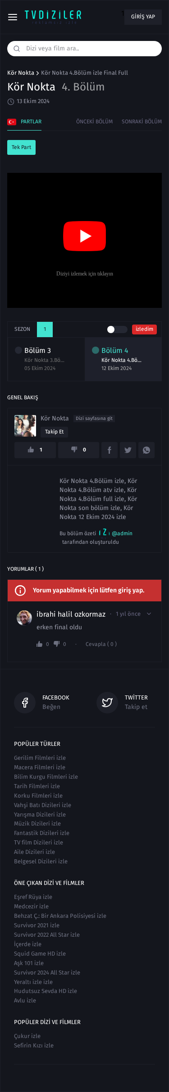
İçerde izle (27, 944)
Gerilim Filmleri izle (40, 757)
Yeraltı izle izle (33, 982)
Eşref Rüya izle (33, 896)
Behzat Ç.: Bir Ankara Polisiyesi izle (60, 915)
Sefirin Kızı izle (34, 1045)
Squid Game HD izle (40, 953)
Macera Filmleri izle (39, 767)
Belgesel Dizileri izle (41, 861)
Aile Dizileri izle (34, 851)
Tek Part (21, 147)
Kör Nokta (20, 73)
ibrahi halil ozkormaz (71, 614)
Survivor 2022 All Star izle (47, 934)
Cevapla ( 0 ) (101, 644)
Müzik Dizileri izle (37, 823)
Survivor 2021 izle (36, 925)
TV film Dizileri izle (38, 842)
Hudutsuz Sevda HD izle (45, 991)
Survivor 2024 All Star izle (47, 972)
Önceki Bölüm (94, 121)
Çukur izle (27, 1036)
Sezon (22, 329)
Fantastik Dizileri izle (41, 833)
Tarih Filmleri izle (37, 786)
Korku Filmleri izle (38, 795)
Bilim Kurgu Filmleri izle (46, 776)
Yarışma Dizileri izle (40, 814)
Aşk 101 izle (29, 963)
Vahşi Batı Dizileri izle (42, 805)
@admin (122, 533)
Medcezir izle (31, 906)
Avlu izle (25, 1000)
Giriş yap (143, 17)
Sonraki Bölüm (142, 121)
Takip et (54, 432)
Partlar (31, 121)
